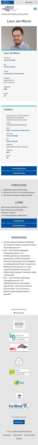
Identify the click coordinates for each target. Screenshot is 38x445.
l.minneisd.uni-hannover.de (14, 73)
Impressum (7, 435)
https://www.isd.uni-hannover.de (17, 130)
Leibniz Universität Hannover (22, 431)
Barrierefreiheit (29, 435)
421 (5, 96)
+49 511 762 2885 (9, 60)
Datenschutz (17, 435)
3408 (5, 89)
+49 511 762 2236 (9, 67)
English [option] (30, 2)
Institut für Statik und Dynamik (14, 14)
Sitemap (19, 438)
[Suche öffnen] (36, 2)
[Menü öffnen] (35, 9)
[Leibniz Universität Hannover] (7, 2)
